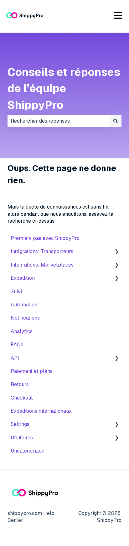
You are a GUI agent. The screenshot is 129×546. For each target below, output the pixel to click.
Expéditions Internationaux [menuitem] (41, 411)
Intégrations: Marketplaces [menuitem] (42, 265)
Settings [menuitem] (20, 424)
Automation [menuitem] (24, 304)
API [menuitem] (15, 358)
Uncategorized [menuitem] (27, 451)
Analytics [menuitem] (22, 331)
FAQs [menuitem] (17, 344)
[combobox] (59, 121)
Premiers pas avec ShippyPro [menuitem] (45, 238)
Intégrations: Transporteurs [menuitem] (42, 251)
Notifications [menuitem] (25, 318)
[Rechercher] (115, 121)
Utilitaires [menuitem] (22, 437)
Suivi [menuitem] (16, 291)
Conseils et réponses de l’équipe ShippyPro (64, 88)
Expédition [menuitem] (23, 278)
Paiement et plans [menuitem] (32, 371)
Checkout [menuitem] (22, 398)
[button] (116, 252)
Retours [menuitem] (20, 384)
